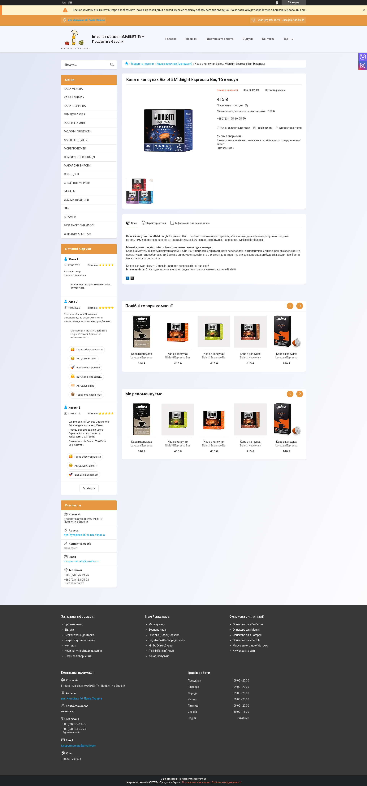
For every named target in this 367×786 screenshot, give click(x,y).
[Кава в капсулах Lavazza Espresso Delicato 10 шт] (286, 331)
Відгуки (248, 38)
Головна (170, 38)
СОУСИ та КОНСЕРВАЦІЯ (79, 157)
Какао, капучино (159, 656)
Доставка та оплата (220, 38)
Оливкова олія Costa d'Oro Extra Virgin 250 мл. (87, 443)
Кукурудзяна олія (244, 650)
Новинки (191, 38)
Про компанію (73, 624)
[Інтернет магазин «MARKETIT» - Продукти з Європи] (75, 39)
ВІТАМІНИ (70, 216)
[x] (132, 278)
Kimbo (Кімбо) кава (161, 645)
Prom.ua (201, 779)
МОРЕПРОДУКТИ (75, 148)
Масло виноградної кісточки (251, 645)
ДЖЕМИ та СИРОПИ (76, 199)
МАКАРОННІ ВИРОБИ (77, 165)
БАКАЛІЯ (69, 191)
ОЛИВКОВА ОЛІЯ (74, 114)
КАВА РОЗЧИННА (75, 105)
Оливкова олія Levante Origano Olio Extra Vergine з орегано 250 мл (89, 423)
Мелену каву (157, 624)
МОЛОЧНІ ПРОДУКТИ (77, 131)
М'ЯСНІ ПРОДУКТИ (76, 140)
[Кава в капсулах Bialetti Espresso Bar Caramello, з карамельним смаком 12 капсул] (178, 331)
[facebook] (127, 278)
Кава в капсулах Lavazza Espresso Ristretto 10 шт (142, 357)
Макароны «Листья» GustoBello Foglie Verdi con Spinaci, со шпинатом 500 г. (89, 334)
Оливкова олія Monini (246, 629)
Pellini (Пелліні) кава (161, 650)
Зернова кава (157, 629)
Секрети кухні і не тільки (80, 640)
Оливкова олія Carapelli (247, 635)
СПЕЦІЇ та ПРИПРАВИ (77, 182)
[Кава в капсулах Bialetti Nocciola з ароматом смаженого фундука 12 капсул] (250, 331)
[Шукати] (112, 64)
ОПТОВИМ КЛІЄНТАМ (77, 233)
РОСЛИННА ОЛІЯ (74, 122)
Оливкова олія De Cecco (248, 624)
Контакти (268, 38)
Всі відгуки (89, 488)
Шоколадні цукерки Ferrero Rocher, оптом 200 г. (90, 286)
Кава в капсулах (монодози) (174, 63)
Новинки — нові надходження (83, 650)
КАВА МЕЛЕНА (73, 88)
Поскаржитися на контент (196, 782)
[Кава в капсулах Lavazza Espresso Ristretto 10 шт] (141, 331)
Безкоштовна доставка (79, 635)
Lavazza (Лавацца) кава (164, 635)
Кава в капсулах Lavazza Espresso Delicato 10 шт (286, 357)
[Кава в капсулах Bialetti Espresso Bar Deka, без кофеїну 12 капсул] (214, 331)
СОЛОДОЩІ (71, 174)
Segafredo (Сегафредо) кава (167, 640)
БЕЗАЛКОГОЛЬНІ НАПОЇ (79, 225)
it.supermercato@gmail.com (81, 561)
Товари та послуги (142, 63)
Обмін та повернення (78, 656)
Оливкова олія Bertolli (246, 640)
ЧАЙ (66, 208)
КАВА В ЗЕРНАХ (74, 97)
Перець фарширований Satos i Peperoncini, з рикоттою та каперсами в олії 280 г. (86, 433)
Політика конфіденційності (226, 782)
